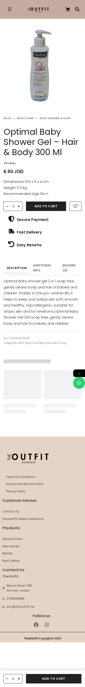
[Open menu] (10, 9)
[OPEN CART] (67, 9)
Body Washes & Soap (55, 118)
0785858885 (15, 599)
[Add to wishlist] (75, 206)
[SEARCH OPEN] (77, 9)
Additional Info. (42, 267)
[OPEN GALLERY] (42, 66)
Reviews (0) (69, 267)
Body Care (25, 118)
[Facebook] (36, 624)
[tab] (17, 268)
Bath (7, 118)
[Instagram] (46, 624)
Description (17, 268)
